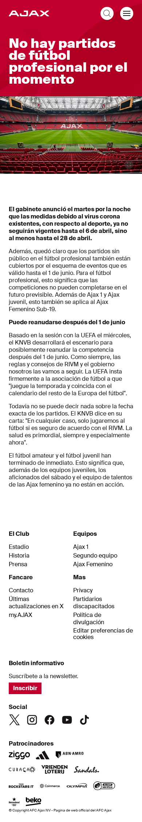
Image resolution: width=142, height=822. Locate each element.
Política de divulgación (88, 619)
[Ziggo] (19, 755)
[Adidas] (43, 755)
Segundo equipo (95, 555)
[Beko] (34, 802)
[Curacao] (22, 770)
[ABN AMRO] (69, 755)
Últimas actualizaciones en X (36, 603)
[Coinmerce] (49, 786)
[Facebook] (49, 720)
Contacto (21, 590)
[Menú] (126, 13)
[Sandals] (87, 770)
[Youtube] (67, 720)
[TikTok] (84, 720)
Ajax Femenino (93, 564)
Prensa (18, 564)
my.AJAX (20, 615)
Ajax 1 (80, 547)
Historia (19, 555)
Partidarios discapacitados (93, 603)
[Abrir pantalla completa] (129, 164)
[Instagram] (32, 720)
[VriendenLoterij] (54, 770)
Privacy (82, 590)
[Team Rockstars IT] (21, 786)
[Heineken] (14, 802)
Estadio (19, 547)
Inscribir (25, 688)
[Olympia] (76, 786)
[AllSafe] (104, 786)
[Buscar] (107, 13)
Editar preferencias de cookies (103, 634)
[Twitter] (14, 720)
